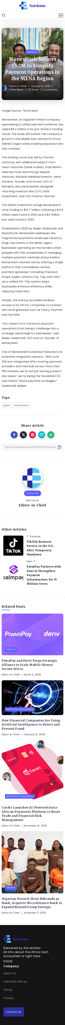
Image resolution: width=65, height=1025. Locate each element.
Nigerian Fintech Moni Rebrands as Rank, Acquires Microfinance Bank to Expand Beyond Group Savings (32, 903)
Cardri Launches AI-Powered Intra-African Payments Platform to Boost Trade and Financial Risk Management (31, 814)
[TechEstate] (15, 939)
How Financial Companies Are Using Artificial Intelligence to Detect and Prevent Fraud (31, 725)
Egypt (6, 405)
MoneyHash (21, 405)
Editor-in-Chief (18, 86)
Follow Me (32, 493)
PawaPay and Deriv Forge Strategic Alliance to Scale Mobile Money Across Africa (30, 665)
